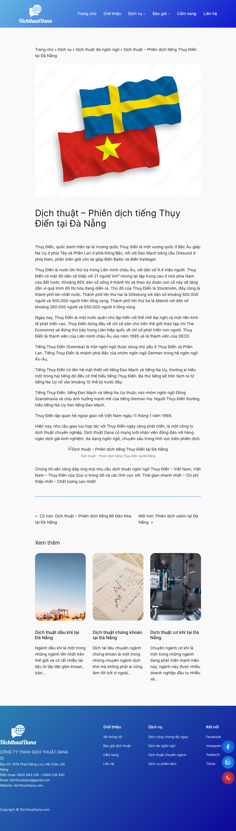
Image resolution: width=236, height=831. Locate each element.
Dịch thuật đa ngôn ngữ (97, 49)
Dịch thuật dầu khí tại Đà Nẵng (57, 635)
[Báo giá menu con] (169, 14)
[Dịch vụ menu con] (144, 14)
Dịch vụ (64, 49)
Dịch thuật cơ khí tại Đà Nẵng (174, 635)
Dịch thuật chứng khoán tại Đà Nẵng (117, 635)
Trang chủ (86, 13)
